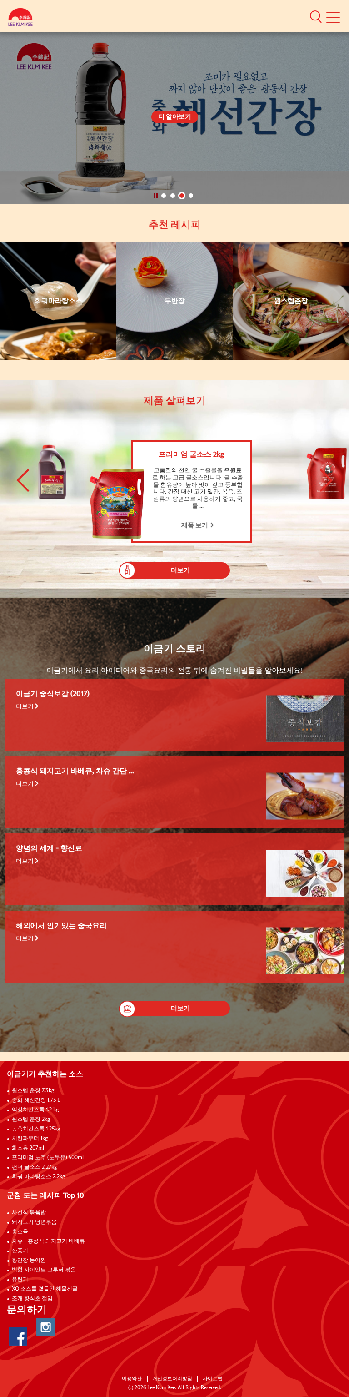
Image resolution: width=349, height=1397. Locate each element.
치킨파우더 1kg (30, 1138)
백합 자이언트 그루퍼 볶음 (44, 1270)
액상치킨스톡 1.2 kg (35, 1110)
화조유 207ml (28, 1148)
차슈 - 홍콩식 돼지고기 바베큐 (48, 1241)
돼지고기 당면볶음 (34, 1222)
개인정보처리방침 (172, 1378)
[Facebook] (18, 1336)
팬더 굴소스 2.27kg (34, 1167)
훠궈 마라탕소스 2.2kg (38, 1177)
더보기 (25, 706)
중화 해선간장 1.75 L (36, 1100)
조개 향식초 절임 (32, 1298)
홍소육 (20, 1232)
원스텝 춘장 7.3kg (33, 1091)
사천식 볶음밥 (29, 1212)
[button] (316, 16)
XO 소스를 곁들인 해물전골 (45, 1289)
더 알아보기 (174, 117)
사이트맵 (213, 1378)
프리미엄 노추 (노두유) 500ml (48, 1157)
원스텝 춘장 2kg (31, 1119)
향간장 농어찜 (29, 1260)
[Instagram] (45, 1327)
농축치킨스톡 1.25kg (36, 1129)
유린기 (20, 1279)
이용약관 (132, 1378)
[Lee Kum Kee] (20, 19)
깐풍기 (20, 1251)
